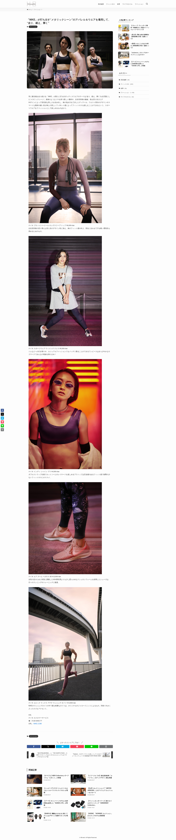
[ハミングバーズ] (31, 4)
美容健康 (125, 80)
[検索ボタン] (147, 4)
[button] (34, 746)
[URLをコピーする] (106, 746)
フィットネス (127, 84)
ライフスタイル (127, 97)
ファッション (33, 27)
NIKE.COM (38, 723)
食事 (124, 88)
